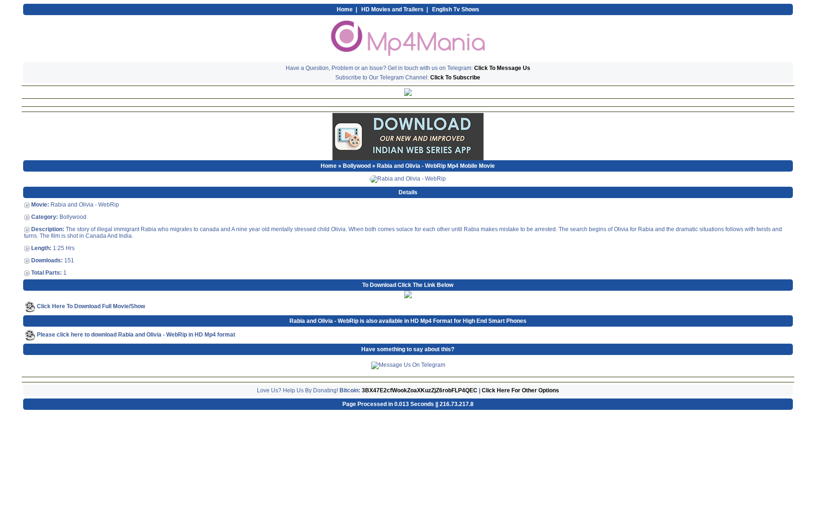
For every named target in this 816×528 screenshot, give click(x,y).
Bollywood (357, 166)
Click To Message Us (502, 68)
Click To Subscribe (455, 77)
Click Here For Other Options (520, 390)
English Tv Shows (455, 9)
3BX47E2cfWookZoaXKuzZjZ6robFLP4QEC (419, 390)
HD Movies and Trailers (392, 9)
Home (345, 9)
